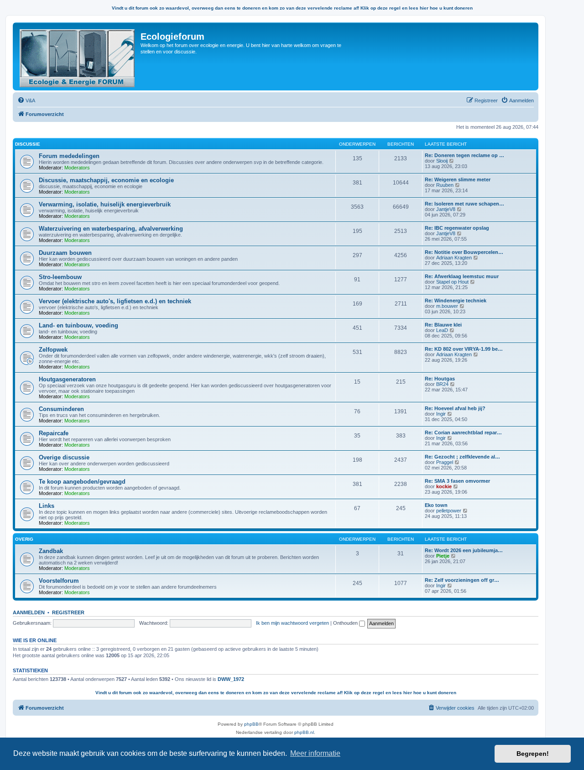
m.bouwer (447, 306)
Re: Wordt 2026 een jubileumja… (464, 550)
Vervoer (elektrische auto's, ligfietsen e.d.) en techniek (115, 301)
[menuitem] (26, 100)
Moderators (77, 167)
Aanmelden (29, 612)
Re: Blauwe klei (443, 324)
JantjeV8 (445, 209)
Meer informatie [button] (315, 753)
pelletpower (448, 510)
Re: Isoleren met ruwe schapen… (464, 203)
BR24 (442, 384)
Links (46, 505)
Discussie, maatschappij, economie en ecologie (106, 180)
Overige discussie (64, 457)
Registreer (68, 612)
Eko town (436, 505)
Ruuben (445, 185)
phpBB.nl (304, 732)
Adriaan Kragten (454, 257)
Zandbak (51, 551)
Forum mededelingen (69, 156)
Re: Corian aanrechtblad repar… (463, 432)
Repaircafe (53, 433)
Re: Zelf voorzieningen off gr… (462, 580)
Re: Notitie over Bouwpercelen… (464, 252)
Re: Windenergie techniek (455, 300)
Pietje (442, 556)
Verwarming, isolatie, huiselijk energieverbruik (105, 204)
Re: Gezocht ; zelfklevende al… (462, 456)
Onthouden (346, 623)
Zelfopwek (53, 349)
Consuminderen (61, 409)
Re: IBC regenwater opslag (457, 228)
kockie (444, 486)
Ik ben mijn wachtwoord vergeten (292, 623)
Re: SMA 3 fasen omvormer (457, 481)
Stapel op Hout (452, 282)
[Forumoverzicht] (78, 56)
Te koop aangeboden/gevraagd (82, 481)
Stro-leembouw (60, 277)
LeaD (442, 330)
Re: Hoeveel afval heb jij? (455, 408)
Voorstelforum (59, 580)
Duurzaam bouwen (65, 252)
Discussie (27, 144)
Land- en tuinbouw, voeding (78, 325)
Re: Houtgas (440, 378)
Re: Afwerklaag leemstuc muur (462, 276)
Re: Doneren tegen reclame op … (464, 155)
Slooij (442, 160)
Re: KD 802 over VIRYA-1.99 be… (464, 349)
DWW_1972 (231, 679)
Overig (24, 539)
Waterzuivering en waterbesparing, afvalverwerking (111, 228)
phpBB (251, 724)
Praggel (444, 462)
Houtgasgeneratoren (67, 379)
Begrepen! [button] (532, 753)
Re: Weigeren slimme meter (457, 179)
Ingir (441, 414)
